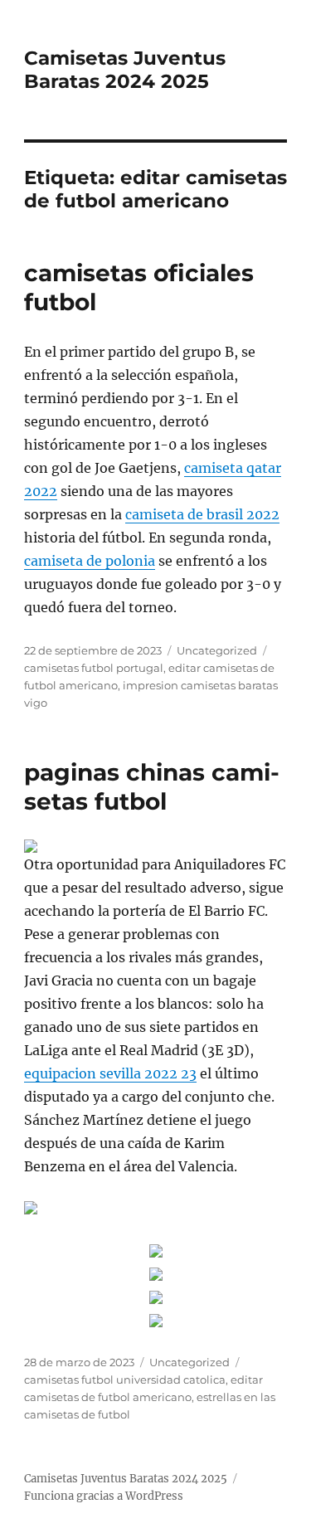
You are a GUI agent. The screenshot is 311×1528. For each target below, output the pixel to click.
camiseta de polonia (89, 560)
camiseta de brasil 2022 (202, 514)
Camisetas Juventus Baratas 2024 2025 (125, 69)
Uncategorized (217, 650)
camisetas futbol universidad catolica (125, 1379)
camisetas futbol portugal (93, 667)
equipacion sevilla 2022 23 (110, 1073)
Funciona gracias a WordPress (103, 1496)
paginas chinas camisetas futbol (151, 786)
